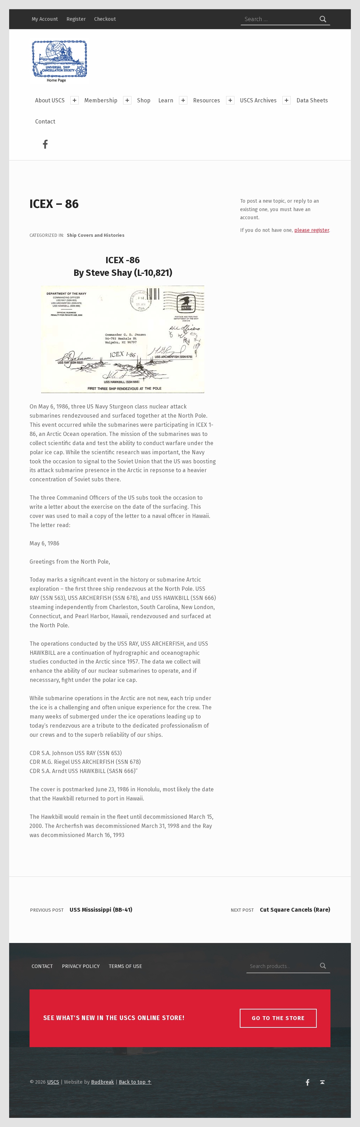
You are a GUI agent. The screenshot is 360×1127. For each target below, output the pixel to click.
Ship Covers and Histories (95, 235)
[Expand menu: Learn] (183, 100)
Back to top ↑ (135, 1082)
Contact (45, 121)
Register (76, 19)
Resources (206, 100)
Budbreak (102, 1082)
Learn (165, 100)
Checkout (105, 19)
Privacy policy (80, 966)
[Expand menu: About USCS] (74, 100)
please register (311, 230)
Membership (100, 100)
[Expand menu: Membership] (127, 100)
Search (323, 966)
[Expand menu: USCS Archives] (286, 100)
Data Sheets (312, 100)
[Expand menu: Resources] (230, 100)
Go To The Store (278, 1018)
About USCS (50, 100)
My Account (45, 19)
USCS (53, 1082)
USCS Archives (258, 100)
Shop (143, 100)
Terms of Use (125, 966)
